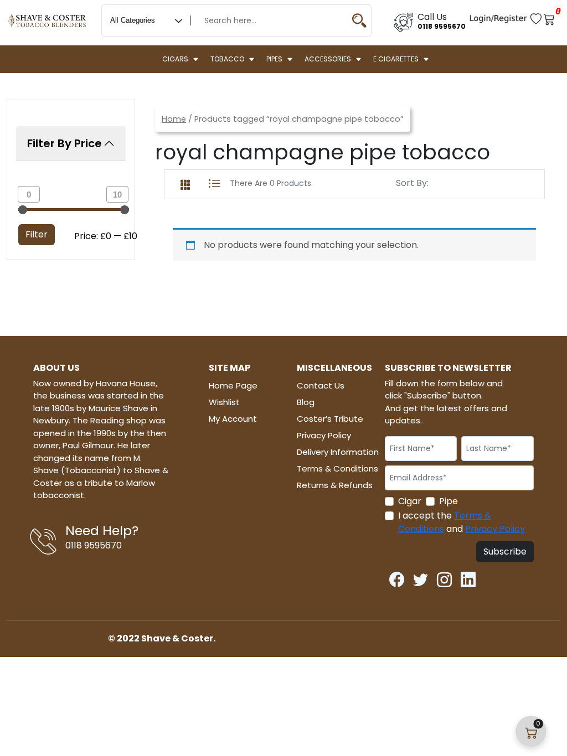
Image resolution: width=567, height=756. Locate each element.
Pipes (274, 59)
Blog (306, 402)
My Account (233, 418)
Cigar (409, 501)
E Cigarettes (396, 59)
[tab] (185, 182)
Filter (36, 234)
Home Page (233, 385)
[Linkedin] (468, 577)
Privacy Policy (324, 435)
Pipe (448, 501)
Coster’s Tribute (330, 418)
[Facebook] (397, 577)
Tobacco (227, 59)
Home (174, 119)
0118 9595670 (441, 26)
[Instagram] (444, 577)
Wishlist (224, 402)
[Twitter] (420, 577)
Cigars (175, 59)
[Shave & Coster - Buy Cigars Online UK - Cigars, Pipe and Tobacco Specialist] (47, 16)
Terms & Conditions (337, 468)
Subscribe (505, 551)
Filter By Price (64, 143)
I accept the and (461, 522)
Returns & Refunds (335, 485)
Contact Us (320, 385)
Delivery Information (338, 452)
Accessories (328, 59)
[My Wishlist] (537, 18)
